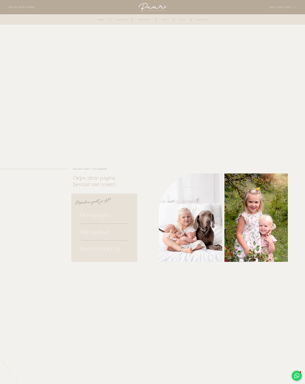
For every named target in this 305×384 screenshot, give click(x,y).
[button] (297, 376)
